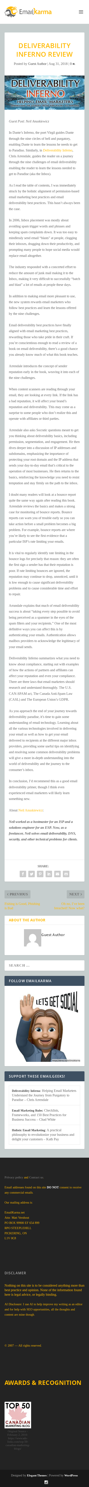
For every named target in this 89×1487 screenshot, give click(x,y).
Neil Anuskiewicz (30, 810)
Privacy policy (14, 1177)
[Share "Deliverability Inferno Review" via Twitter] (31, 874)
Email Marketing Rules (27, 1110)
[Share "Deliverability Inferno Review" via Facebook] (23, 874)
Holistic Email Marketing (28, 1130)
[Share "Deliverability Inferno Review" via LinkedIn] (48, 874)
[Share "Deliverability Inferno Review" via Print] (66, 874)
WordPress (71, 1475)
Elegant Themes (37, 1475)
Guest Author (37, 64)
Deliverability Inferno (57, 150)
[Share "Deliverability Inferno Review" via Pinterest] (40, 874)
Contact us (36, 1177)
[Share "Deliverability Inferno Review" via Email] (57, 874)
